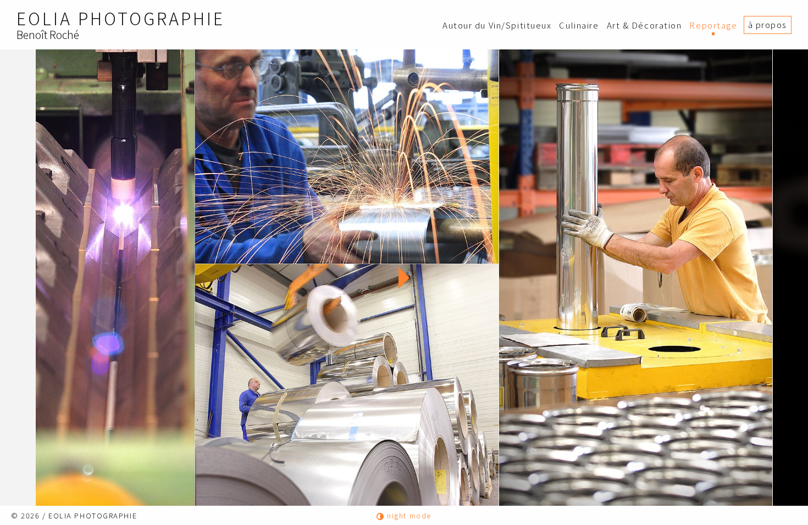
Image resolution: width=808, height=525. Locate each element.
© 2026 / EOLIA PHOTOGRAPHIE (74, 515)
